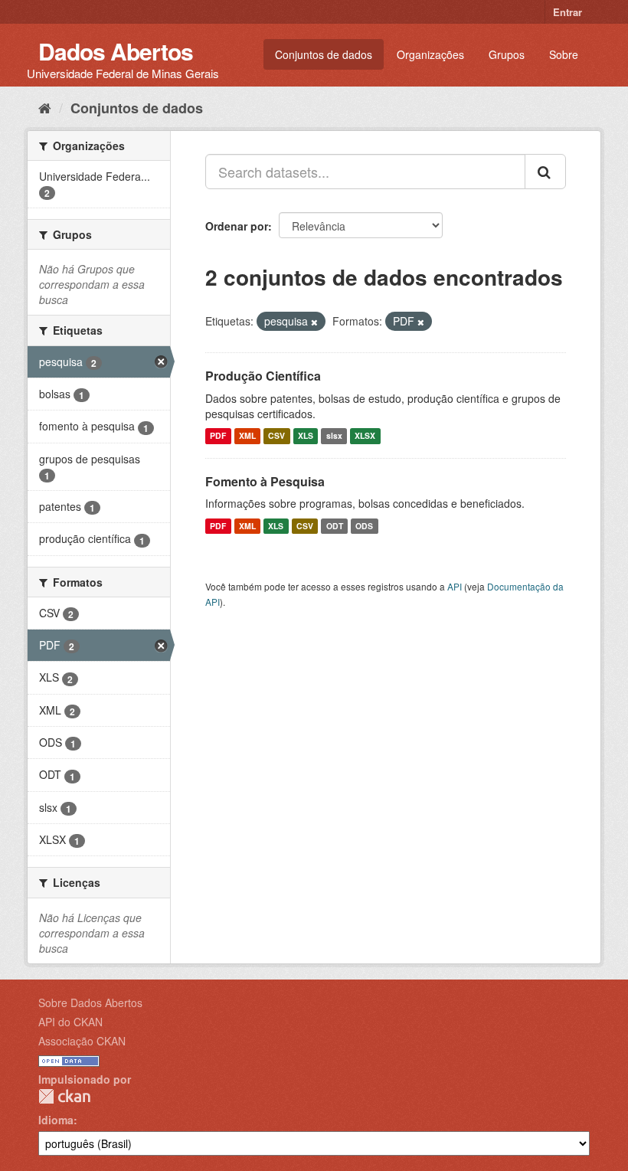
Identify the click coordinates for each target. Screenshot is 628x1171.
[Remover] (314, 322)
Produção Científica (263, 375)
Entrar (567, 12)
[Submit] (545, 171)
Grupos (507, 54)
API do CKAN (70, 1021)
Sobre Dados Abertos (90, 1002)
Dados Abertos (115, 50)
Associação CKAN (82, 1040)
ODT (334, 526)
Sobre (563, 54)
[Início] (44, 107)
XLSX (365, 436)
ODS (364, 526)
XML (247, 436)
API (454, 586)
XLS (305, 436)
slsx (334, 436)
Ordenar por (236, 226)
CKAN (64, 1096)
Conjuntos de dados (323, 54)
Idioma (56, 1119)
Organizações (430, 54)
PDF (218, 436)
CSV (276, 436)
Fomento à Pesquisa (265, 481)
